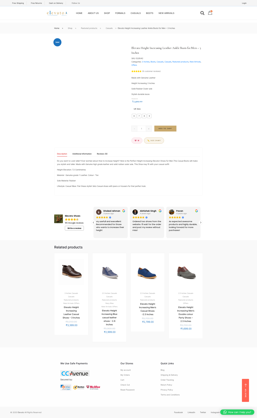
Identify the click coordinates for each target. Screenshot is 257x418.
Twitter (203, 412)
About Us (93, 13)
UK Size (137, 109)
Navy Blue (109, 303)
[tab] (62, 154)
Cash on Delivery (55, 3)
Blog (163, 370)
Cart (122, 380)
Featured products (89, 28)
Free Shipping (18, 3)
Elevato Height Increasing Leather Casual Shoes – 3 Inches (71, 312)
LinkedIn (191, 412)
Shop (107, 13)
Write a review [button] (74, 228)
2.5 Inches (106, 293)
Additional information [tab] (82, 154)
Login (244, 3)
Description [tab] (62, 154)
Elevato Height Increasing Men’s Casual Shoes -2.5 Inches (147, 309)
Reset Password (127, 390)
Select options (72, 342)
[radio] (134, 116)
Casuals (136, 13)
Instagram (215, 412)
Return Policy (166, 385)
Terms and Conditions (170, 395)
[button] (201, 222)
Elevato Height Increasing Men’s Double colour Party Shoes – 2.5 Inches (185, 314)
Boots (149, 13)
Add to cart (165, 128)
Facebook (178, 412)
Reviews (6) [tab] (102, 154)
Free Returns (36, 3)
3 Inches (146, 62)
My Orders (125, 375)
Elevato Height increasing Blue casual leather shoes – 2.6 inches (109, 317)
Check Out (125, 385)
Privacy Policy (167, 390)
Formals (120, 13)
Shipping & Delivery (169, 375)
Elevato (21, 412)
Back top (246, 393)
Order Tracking (167, 380)
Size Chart (154, 140)
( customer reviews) (151, 71)
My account (125, 370)
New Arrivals (166, 13)
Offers (134, 65)
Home (79, 13)
